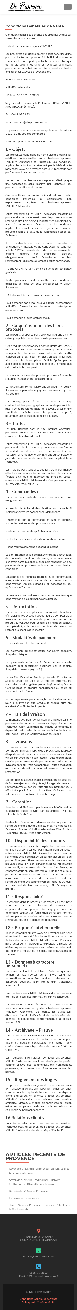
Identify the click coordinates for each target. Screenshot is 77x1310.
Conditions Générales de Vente (38, 1298)
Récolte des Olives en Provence (28, 1191)
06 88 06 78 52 (38, 1272)
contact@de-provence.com (38, 1256)
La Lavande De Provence (24, 1198)
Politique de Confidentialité (38, 1302)
